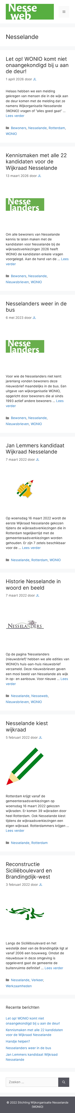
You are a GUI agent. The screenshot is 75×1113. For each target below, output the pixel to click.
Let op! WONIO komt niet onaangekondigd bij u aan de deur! (37, 65)
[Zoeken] (63, 1082)
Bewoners (18, 128)
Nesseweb (39, 696)
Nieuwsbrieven (17, 282)
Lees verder (15, 116)
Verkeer (37, 980)
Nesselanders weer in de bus (36, 306)
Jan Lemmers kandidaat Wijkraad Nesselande (35, 448)
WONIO (11, 134)
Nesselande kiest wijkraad (27, 726)
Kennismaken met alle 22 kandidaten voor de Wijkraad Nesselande (36, 161)
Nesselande (37, 128)
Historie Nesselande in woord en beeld (33, 584)
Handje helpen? (18, 1041)
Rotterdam (57, 128)
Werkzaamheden (19, 986)
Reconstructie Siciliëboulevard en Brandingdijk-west (29, 870)
